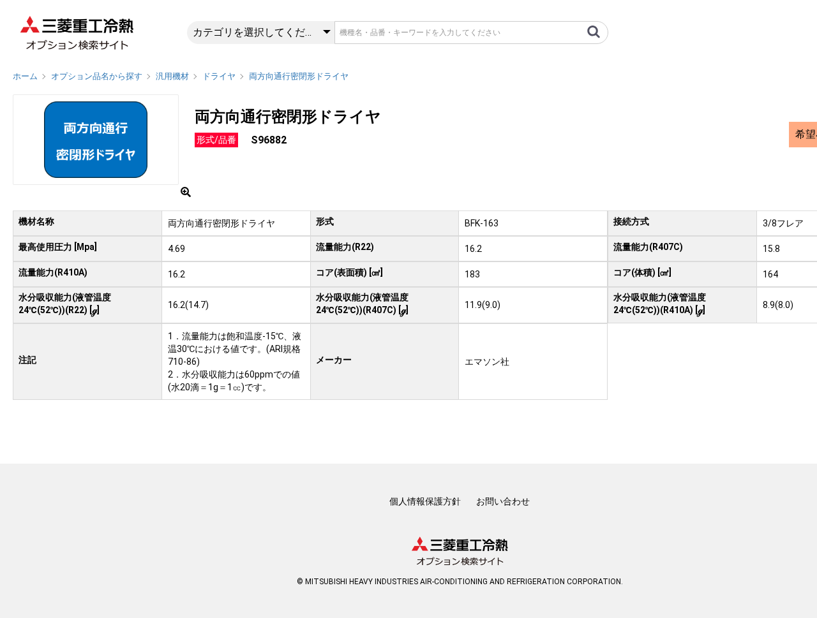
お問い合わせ (503, 501)
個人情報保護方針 (425, 501)
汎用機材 (172, 76)
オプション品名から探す (96, 76)
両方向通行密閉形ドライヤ (299, 76)
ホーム (25, 76)
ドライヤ (219, 76)
